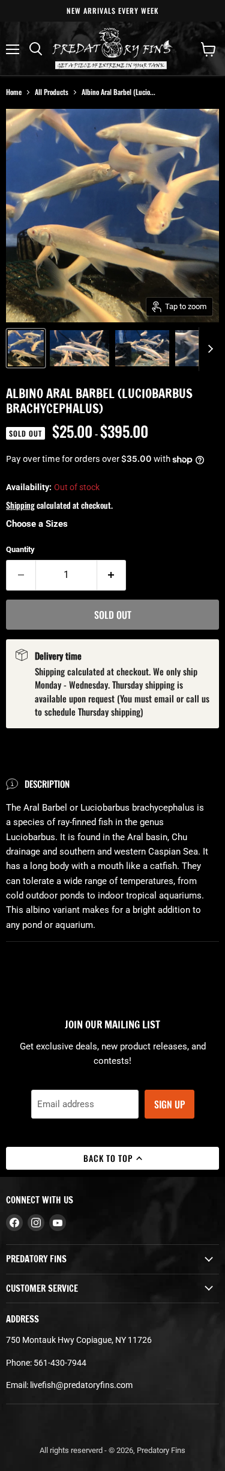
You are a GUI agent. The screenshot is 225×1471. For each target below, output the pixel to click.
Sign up (169, 1104)
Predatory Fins (161, 1450)
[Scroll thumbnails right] (208, 349)
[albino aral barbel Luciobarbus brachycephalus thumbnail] (26, 348)
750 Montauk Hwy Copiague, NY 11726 (79, 1340)
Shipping (20, 505)
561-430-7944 (60, 1363)
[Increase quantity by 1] (112, 575)
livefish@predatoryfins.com (81, 1385)
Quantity (20, 549)
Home (14, 92)
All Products (51, 92)
